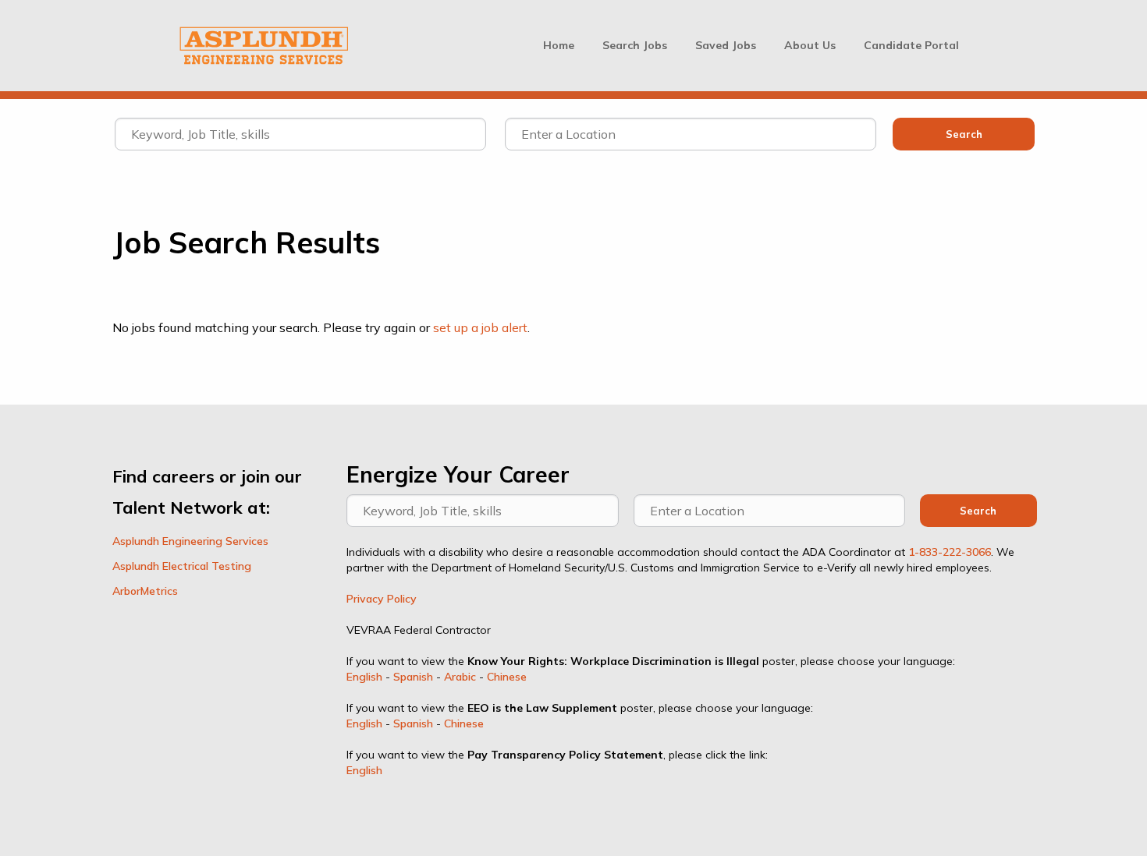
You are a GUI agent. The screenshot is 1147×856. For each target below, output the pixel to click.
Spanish (413, 677)
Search (978, 510)
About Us (810, 45)
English (364, 677)
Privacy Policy (381, 599)
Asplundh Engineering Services (190, 541)
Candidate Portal (911, 45)
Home (558, 45)
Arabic (460, 677)
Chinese (507, 677)
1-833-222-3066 (949, 552)
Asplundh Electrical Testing (181, 566)
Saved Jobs (725, 45)
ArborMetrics (145, 591)
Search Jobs (634, 45)
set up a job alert (480, 327)
